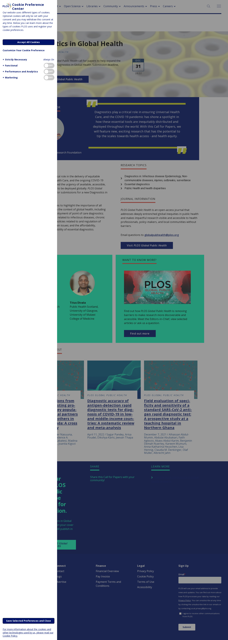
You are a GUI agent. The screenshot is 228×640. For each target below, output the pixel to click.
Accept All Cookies (28, 42)
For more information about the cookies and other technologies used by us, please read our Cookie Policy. (28, 632)
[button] (15, 59)
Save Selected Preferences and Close (28, 620)
